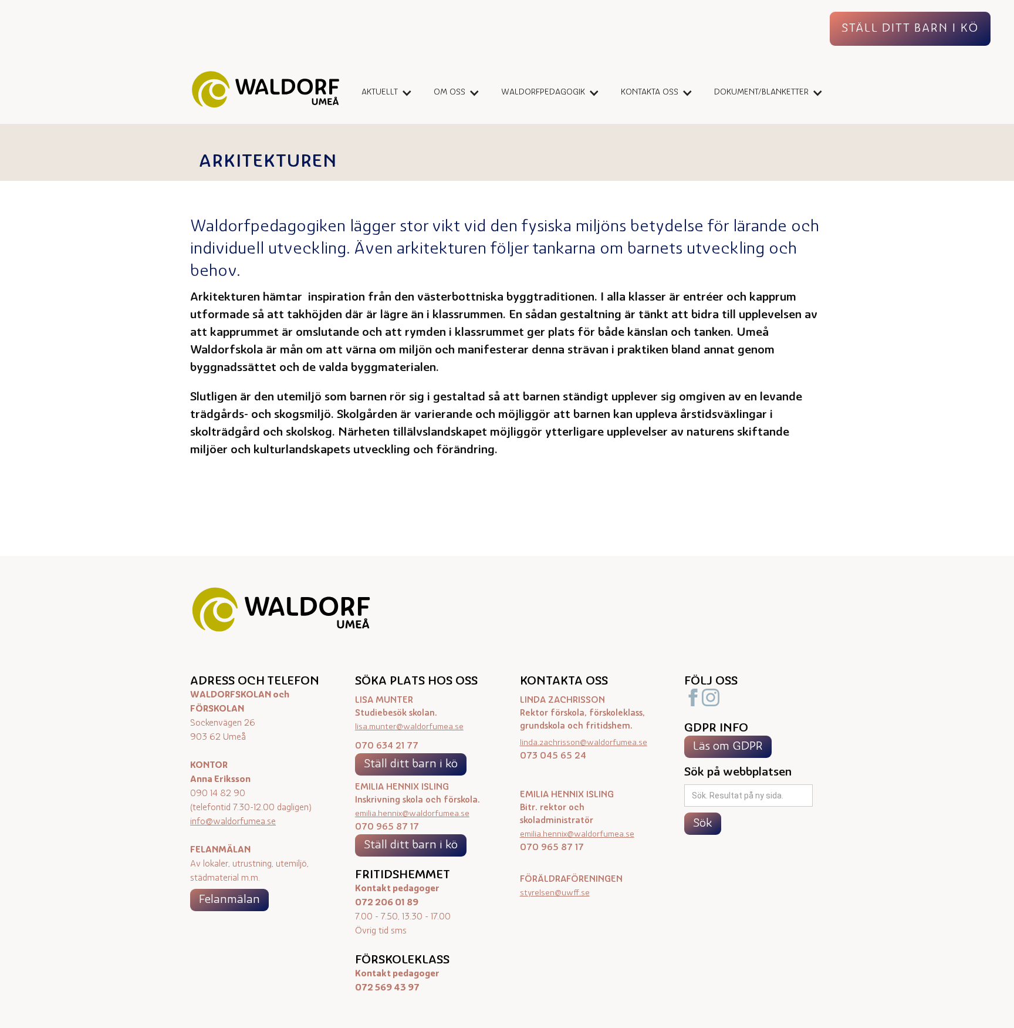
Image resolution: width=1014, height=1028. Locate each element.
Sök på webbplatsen (738, 772)
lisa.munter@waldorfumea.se (409, 727)
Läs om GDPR (728, 747)
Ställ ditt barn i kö (411, 764)
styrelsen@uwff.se (555, 893)
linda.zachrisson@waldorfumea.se (583, 743)
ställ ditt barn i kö (910, 29)
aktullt (379, 92)
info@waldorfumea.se (233, 822)
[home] (265, 92)
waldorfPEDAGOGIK (543, 92)
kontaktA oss (649, 92)
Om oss (449, 92)
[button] (383, 93)
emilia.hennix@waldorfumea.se (412, 814)
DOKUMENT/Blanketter (761, 92)
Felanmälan (229, 900)
